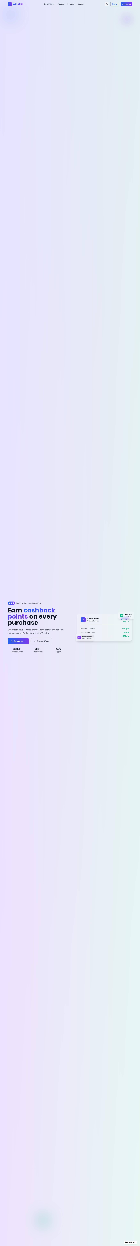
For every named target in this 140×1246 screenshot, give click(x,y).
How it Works (49, 4)
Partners (61, 4)
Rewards (70, 4)
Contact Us (126, 4)
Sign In (114, 4)
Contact (80, 4)
